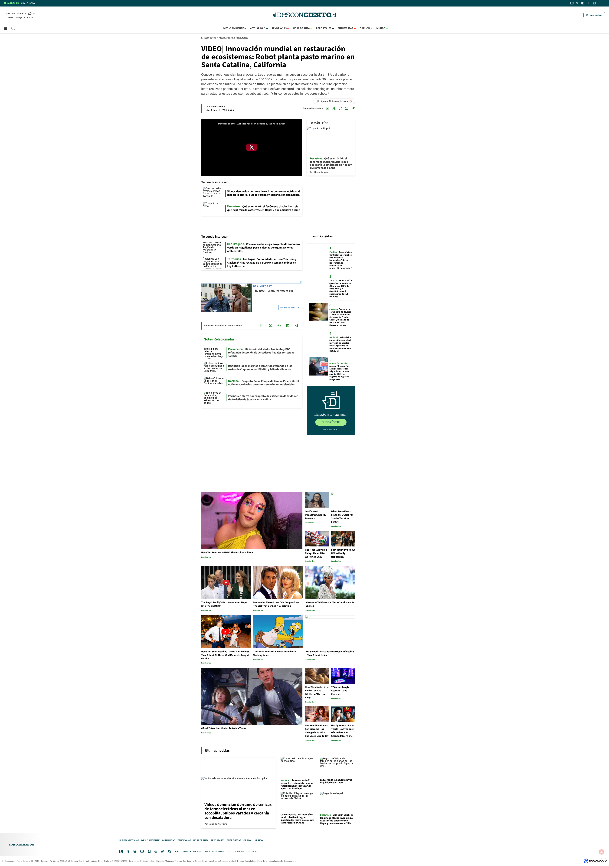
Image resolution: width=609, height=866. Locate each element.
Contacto (252, 851)
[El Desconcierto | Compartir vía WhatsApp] (340, 108)
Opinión (365, 28)
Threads (169, 851)
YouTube (142, 851)
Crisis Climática (28, 3)
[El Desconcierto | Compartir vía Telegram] (353, 108)
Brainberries (263, 286)
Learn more (287, 307)
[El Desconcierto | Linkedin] (594, 3)
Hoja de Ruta (301, 28)
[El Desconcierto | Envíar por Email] (347, 108)
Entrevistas (345, 28)
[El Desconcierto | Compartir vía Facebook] (328, 108)
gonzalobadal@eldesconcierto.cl (282, 861)
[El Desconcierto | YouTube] (588, 3)
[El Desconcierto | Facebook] (571, 3)
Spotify (155, 851)
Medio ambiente (233, 28)
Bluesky (176, 851)
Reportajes (323, 28)
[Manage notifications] (601, 851)
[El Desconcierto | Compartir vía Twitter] (334, 108)
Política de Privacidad (191, 851)
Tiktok (162, 851)
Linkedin (149, 851)
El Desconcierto (209, 37)
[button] (594, 15)
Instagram (135, 851)
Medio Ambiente (227, 37)
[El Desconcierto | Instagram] (582, 3)
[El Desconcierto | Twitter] (577, 3)
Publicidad (240, 851)
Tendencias (279, 28)
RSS (229, 851)
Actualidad (257, 28)
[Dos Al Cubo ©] (595, 862)
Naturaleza (243, 37)
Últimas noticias (129, 840)
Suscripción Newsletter (214, 851)
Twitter (128, 851)
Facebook (121, 851)
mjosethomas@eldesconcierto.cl (222, 861)
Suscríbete (331, 422)
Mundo (381, 28)
